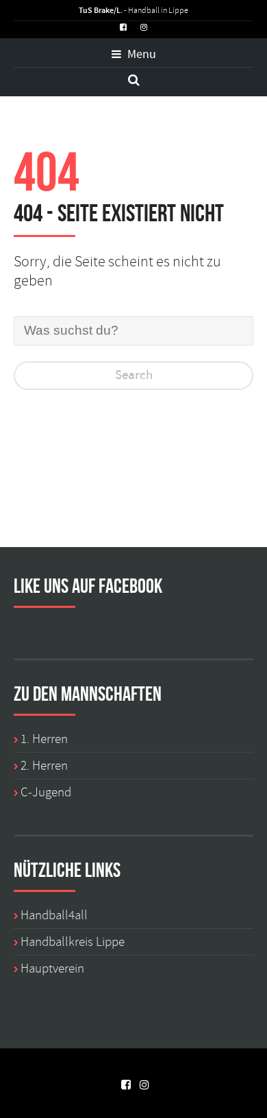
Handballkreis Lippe (73, 942)
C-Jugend (46, 792)
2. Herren (44, 765)
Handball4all (54, 915)
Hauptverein (52, 968)
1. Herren (44, 739)
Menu (140, 54)
